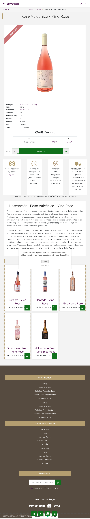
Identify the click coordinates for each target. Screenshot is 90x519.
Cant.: (8, 151)
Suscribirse (38, 488)
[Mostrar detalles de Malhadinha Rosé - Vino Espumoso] (45, 329)
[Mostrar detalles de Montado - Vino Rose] (45, 281)
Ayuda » (12, 175)
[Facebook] (40, 513)
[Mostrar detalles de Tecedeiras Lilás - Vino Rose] (17, 329)
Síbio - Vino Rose (72, 303)
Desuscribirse (52, 488)
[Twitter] (34, 513)
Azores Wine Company (28, 104)
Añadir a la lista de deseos (66, 151)
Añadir (41, 151)
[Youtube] (47, 513)
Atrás (7, 9)
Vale (45, 261)
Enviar (58, 482)
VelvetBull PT (25, 110)
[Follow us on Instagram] (54, 513)
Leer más (45, 265)
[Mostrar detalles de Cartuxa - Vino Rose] (17, 281)
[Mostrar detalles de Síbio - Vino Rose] (72, 281)
